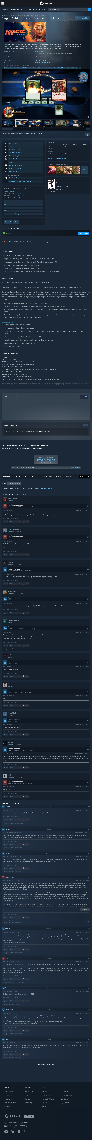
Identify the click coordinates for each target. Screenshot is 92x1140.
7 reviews (19, 744)
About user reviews (25, 448)
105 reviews (19, 593)
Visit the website (9, 202)
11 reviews (10, 622)
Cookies (44, 1103)
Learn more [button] (83, 233)
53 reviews (11, 686)
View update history (10, 205)
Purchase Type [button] (21, 476)
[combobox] (68, 9)
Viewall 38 (84, 170)
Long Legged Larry (14, 529)
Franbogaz (11, 684)
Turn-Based (52, 67)
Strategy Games (15, 15)
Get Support (65, 1099)
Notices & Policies (48, 1099)
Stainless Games (40, 60)
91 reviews (11, 657)
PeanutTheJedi (13, 713)
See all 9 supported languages (57, 158)
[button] (4, 9)
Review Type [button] (7, 476)
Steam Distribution (10, 1103)
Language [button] (34, 476)
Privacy (44, 1091)
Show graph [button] (83, 476)
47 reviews (19, 531)
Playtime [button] (58, 476)
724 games (11, 593)
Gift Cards (7, 1106)
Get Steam (64, 1091)
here (40, 431)
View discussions (9, 211)
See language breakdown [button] (10, 448)
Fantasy (67, 67)
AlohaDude (11, 742)
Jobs (26, 1095)
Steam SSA (8, 1095)
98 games (10, 564)
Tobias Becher (13, 498)
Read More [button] (85, 909)
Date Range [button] (47, 476)
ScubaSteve (12, 591)
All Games (5, 15)
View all (86, 425)
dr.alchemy (11, 562)
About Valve (29, 1091)
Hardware (28, 1099)
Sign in (4, 133)
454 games (11, 744)
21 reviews (11, 500)
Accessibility (46, 1095)
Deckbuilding (24, 67)
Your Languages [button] (13, 483)
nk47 (9, 775)
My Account (65, 1103)
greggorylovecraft (14, 620)
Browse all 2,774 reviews (46, 1064)
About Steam (8, 1091)
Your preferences (38, 448)
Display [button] (68, 476)
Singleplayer (74, 67)
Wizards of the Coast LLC (42, 62)
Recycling (28, 1103)
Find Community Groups (12, 214)
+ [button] (79, 67)
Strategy (32, 67)
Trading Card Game (41, 67)
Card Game (16, 67)
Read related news (10, 208)
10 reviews (19, 777)
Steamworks (8, 1099)
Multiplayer (60, 67)
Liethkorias (11, 655)
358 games (11, 777)
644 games (11, 531)
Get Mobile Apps (66, 1095)
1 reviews (18, 564)
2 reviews (10, 715)
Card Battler (7, 67)
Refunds (44, 1106)
